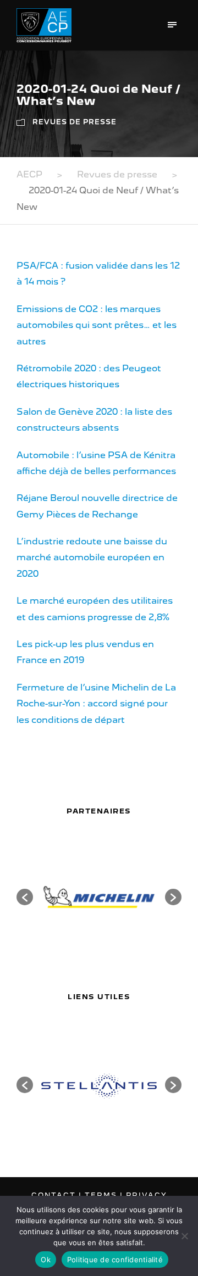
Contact (55, 1195)
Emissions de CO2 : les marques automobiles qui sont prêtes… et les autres (96, 325)
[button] (24, 897)
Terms (102, 1195)
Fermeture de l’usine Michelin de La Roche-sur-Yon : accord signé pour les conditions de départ (96, 703)
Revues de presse (74, 122)
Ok (46, 1259)
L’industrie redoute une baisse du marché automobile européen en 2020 (91, 557)
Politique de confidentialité (115, 1259)
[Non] (184, 1235)
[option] (99, 897)
